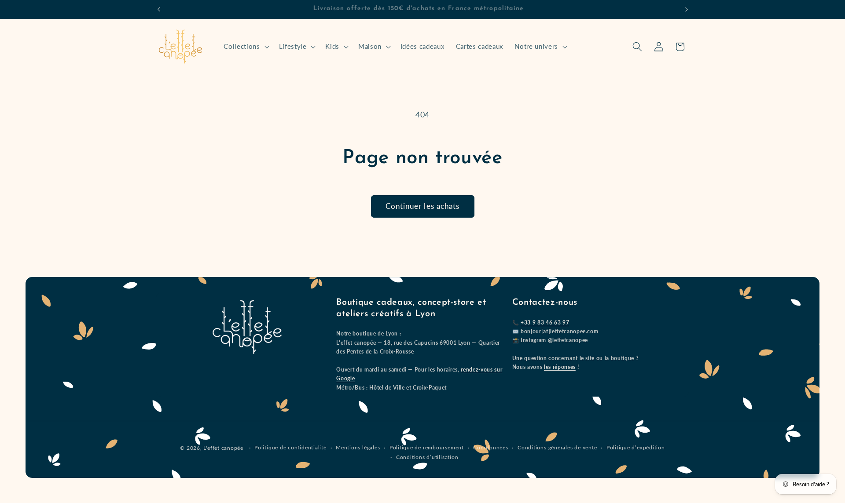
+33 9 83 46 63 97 (545, 322)
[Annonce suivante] (686, 9)
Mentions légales (358, 447)
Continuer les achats (423, 206)
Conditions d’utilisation (427, 457)
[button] (245, 46)
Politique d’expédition (635, 447)
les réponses (560, 367)
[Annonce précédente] (159, 9)
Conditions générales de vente (557, 447)
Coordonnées (490, 447)
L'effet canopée (223, 448)
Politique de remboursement (426, 447)
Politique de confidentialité (290, 447)
